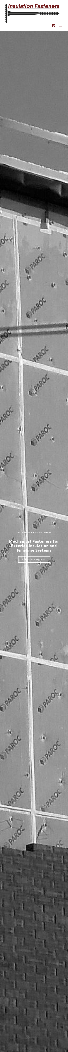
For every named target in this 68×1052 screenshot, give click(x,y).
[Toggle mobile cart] (53, 25)
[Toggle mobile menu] (61, 25)
